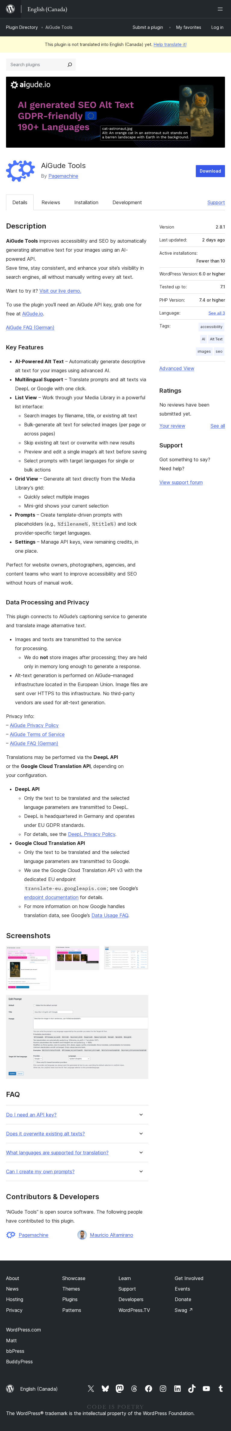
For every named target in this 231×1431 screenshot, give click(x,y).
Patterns (71, 1310)
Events (182, 1289)
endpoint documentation (51, 897)
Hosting (14, 1299)
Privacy (14, 1310)
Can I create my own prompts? (40, 1172)
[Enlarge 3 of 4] (140, 954)
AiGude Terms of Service (37, 734)
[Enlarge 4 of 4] (140, 1003)
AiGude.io (32, 314)
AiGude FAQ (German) (30, 327)
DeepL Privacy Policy (91, 834)
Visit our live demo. (60, 291)
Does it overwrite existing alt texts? (45, 1134)
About (12, 1278)
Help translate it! (170, 44)
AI (203, 339)
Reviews (51, 202)
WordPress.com (23, 1330)
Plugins (70, 1299)
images (204, 351)
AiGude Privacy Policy (34, 725)
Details (19, 202)
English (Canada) (39, 1389)
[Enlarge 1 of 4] (42, 954)
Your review (172, 426)
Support (216, 202)
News (12, 1289)
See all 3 (216, 313)
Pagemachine (63, 176)
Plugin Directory (22, 27)
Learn (125, 1278)
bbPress (15, 1351)
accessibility (211, 326)
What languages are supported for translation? (57, 1153)
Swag (184, 1310)
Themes (71, 1289)
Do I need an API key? (31, 1115)
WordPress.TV (134, 1310)
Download (210, 171)
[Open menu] (221, 9)
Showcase (73, 1278)
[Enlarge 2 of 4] (91, 954)
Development (127, 202)
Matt (11, 1340)
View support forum (181, 482)
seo (219, 351)
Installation (86, 202)
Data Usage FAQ (109, 915)
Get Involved (189, 1278)
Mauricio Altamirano (111, 1235)
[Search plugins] (70, 65)
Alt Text (216, 339)
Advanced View (176, 368)
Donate (183, 1299)
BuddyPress (19, 1362)
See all (218, 426)
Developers (131, 1299)
